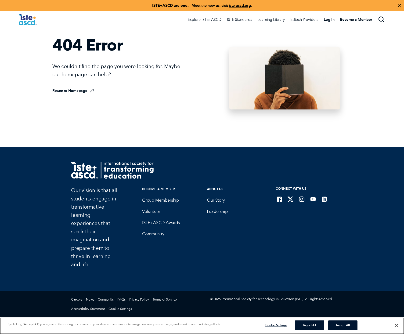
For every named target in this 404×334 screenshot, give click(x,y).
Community (153, 233)
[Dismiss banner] (399, 5)
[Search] (381, 19)
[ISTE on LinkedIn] (324, 199)
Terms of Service (165, 299)
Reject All (309, 325)
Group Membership (160, 200)
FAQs (121, 299)
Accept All (343, 325)
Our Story (216, 200)
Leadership (217, 211)
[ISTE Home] (28, 19)
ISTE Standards (239, 19)
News (90, 299)
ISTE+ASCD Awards (161, 222)
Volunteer (151, 211)
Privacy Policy (139, 299)
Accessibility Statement (88, 309)
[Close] (396, 325)
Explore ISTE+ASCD (204, 19)
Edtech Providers (304, 19)
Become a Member (158, 189)
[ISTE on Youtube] (313, 199)
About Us (215, 189)
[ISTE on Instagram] (302, 199)
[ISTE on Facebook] (279, 199)
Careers (76, 299)
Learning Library (271, 19)
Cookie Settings (120, 309)
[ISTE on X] (290, 199)
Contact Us (106, 299)
